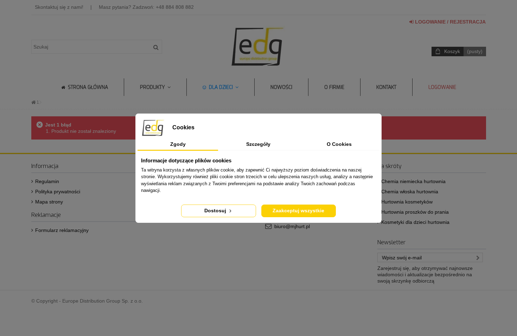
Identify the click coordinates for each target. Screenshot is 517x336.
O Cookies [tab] (339, 144)
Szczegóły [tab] (258, 144)
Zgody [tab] (178, 144)
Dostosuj (216, 210)
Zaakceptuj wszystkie (298, 210)
